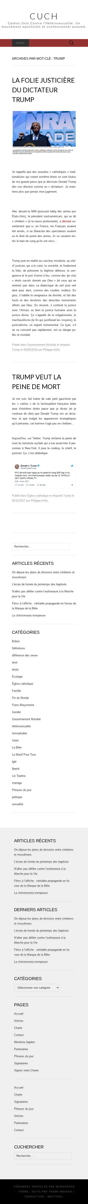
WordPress (65, 1186)
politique (17, 797)
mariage (17, 782)
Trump (16, 349)
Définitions (18, 648)
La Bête (17, 747)
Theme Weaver (60, 1191)
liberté (15, 768)
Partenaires (21, 1049)
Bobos (16, 641)
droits (15, 669)
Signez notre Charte (26, 1070)
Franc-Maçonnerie (23, 705)
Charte (18, 1027)
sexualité (17, 804)
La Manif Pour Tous (24, 754)
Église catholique (37, 495)
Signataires (21, 1063)
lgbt (14, 761)
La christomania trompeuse (28, 615)
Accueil (18, 1013)
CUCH (44, 16)
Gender (16, 712)
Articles (18, 1020)
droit (14, 662)
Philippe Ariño (51, 349)
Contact (19, 1035)
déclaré (66, 221)
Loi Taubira (18, 775)
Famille (16, 690)
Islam (15, 740)
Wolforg (55, 1196)
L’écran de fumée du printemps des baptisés (39, 584)
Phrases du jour (21, 790)
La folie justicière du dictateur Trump (43, 89)
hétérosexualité (21, 726)
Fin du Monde (20, 697)
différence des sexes (25, 655)
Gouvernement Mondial (41, 344)
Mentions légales (24, 1042)
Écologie (17, 676)
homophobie (19, 733)
